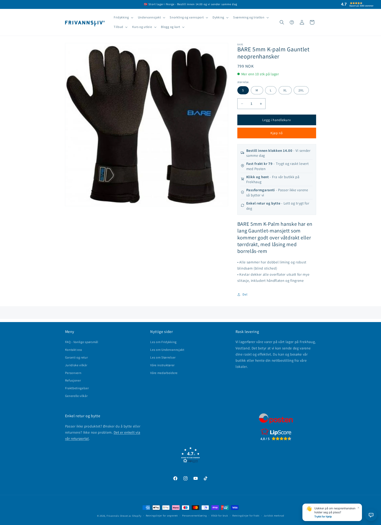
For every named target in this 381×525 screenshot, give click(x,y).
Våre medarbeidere (164, 373)
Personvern (73, 373)
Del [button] (244, 295)
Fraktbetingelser (77, 388)
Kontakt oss (73, 350)
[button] (123, 17)
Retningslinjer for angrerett (162, 515)
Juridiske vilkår (76, 365)
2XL (301, 90)
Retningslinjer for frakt (245, 515)
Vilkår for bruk (219, 515)
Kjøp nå (276, 133)
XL (285, 90)
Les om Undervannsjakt (167, 350)
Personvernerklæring (194, 515)
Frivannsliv (113, 515)
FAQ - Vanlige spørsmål (81, 342)
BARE (240, 44)
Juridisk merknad (274, 515)
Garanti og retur (76, 357)
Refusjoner (73, 380)
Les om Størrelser (163, 357)
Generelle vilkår (76, 396)
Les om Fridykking (163, 342)
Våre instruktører (162, 365)
